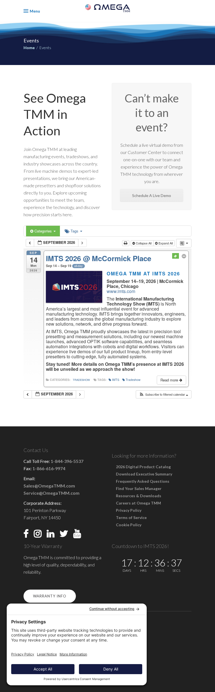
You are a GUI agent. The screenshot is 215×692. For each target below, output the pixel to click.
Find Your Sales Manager (139, 488)
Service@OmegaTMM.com (52, 493)
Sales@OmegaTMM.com (49, 485)
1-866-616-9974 (48, 468)
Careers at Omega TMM (138, 503)
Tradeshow (81, 380)
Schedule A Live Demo (151, 195)
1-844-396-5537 (67, 461)
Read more (169, 380)
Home (29, 47)
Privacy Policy (128, 510)
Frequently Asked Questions (142, 481)
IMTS (115, 380)
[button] (163, 394)
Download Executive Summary (144, 474)
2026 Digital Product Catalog (143, 466)
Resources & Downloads (138, 495)
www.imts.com (121, 291)
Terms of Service (131, 517)
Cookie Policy (128, 524)
